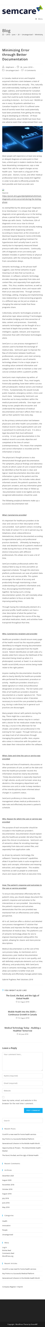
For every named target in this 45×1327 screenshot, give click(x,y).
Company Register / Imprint (12, 1287)
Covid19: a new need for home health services (19, 1134)
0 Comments (30, 70)
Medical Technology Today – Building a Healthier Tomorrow (22, 1029)
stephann (10, 67)
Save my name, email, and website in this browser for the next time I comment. (19, 1102)
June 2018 (5, 1203)
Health (4, 1221)
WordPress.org (7, 1256)
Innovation (6, 1225)
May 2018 (5, 1207)
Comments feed (8, 1253)
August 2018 (6, 1194)
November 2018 (8, 1185)
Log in (4, 1247)
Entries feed (6, 1250)
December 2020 (8, 1176)
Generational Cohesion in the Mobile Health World (21, 1143)
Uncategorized (12, 70)
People (4, 1230)
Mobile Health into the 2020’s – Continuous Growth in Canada (22, 1013)
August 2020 (6, 1180)
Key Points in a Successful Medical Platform (18, 1139)
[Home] (3, 34)
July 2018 (5, 1198)
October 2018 (7, 1189)
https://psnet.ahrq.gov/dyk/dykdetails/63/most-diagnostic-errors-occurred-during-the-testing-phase (22, 199)
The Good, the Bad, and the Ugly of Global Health (22, 997)
